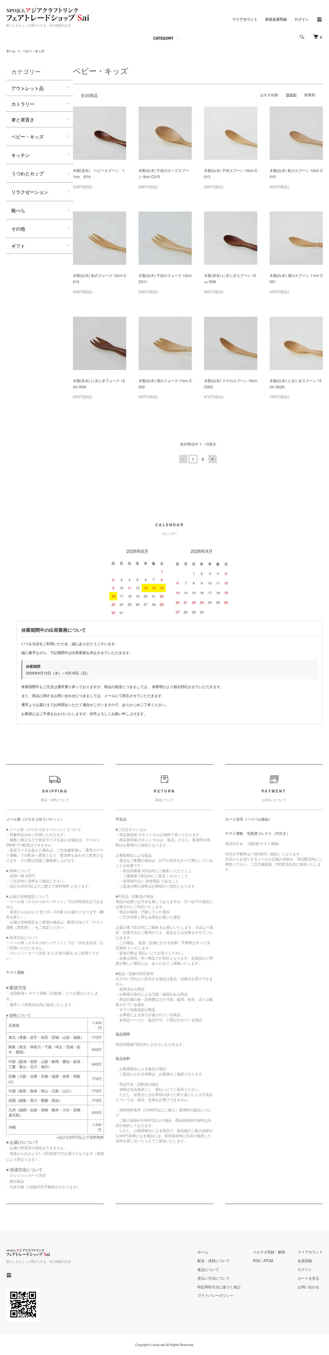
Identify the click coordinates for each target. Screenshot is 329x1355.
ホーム (10, 51)
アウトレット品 (27, 88)
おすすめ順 (269, 94)
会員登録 (305, 1260)
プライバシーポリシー (215, 1295)
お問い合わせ (308, 1286)
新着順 (309, 94)
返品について (208, 1269)
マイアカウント (245, 19)
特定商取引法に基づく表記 (219, 1286)
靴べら (18, 210)
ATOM (268, 1260)
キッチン (20, 155)
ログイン (302, 19)
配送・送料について (213, 1260)
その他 (18, 228)
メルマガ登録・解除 (269, 1251)
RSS (256, 1260)
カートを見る (308, 1278)
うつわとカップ (27, 173)
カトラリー (22, 103)
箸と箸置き (22, 119)
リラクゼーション (29, 191)
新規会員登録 (276, 19)
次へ (212, 459)
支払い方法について (213, 1278)
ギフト (18, 245)
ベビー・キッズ (33, 51)
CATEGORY (163, 38)
